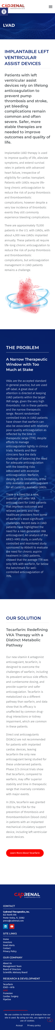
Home (6, 939)
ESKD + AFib (8, 987)
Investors (7, 942)
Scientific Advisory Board (15, 972)
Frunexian (8, 993)
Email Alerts (9, 945)
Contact (7, 948)
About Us (7, 963)
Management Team (12, 966)
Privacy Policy (9, 951)
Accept (19, 1025)
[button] (4, 12)
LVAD (5, 990)
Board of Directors (12, 969)
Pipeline (7, 999)
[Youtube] (11, 926)
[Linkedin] (5, 926)
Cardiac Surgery (10, 996)
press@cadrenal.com (13, 920)
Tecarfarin (8, 984)
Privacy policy (34, 1025)
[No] (50, 1020)
